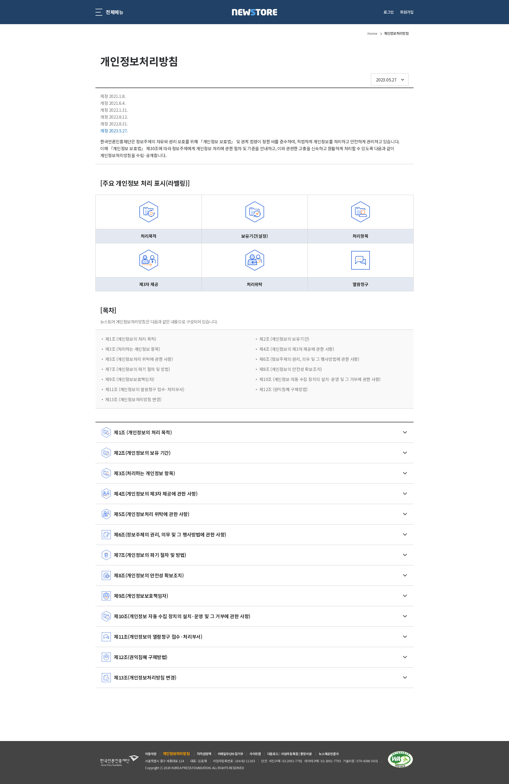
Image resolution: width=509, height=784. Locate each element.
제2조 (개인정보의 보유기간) (284, 339)
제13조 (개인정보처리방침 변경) (133, 399)
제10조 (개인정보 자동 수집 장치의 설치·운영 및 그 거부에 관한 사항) (319, 379)
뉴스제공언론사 (329, 753)
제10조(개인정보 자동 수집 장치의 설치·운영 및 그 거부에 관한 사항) (182, 616)
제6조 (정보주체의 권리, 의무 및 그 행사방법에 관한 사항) (309, 359)
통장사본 (306, 753)
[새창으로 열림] (400, 759)
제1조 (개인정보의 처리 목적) (130, 339)
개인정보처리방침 (396, 33)
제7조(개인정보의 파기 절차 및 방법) (150, 554)
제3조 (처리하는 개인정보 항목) (132, 349)
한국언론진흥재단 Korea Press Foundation (119, 760)
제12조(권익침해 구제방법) (140, 656)
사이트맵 (255, 753)
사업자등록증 (289, 753)
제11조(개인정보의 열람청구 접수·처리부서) (158, 636)
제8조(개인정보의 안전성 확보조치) (148, 575)
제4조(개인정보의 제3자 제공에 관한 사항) (155, 493)
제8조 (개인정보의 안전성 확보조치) (290, 369)
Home (372, 33)
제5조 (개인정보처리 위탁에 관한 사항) (139, 359)
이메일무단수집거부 (230, 753)
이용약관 (150, 753)
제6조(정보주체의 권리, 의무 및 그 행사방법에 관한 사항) (170, 534)
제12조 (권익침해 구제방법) (283, 389)
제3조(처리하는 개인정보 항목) (144, 473)
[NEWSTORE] (254, 12)
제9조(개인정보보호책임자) (141, 595)
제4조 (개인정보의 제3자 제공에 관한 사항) (296, 349)
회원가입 (407, 12)
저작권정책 (204, 753)
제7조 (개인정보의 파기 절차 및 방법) (137, 369)
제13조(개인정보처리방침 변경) (145, 677)
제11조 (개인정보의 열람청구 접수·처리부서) (144, 389)
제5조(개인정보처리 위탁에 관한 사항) (151, 513)
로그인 (389, 12)
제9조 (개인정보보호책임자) (129, 379)
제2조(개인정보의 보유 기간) (142, 452)
